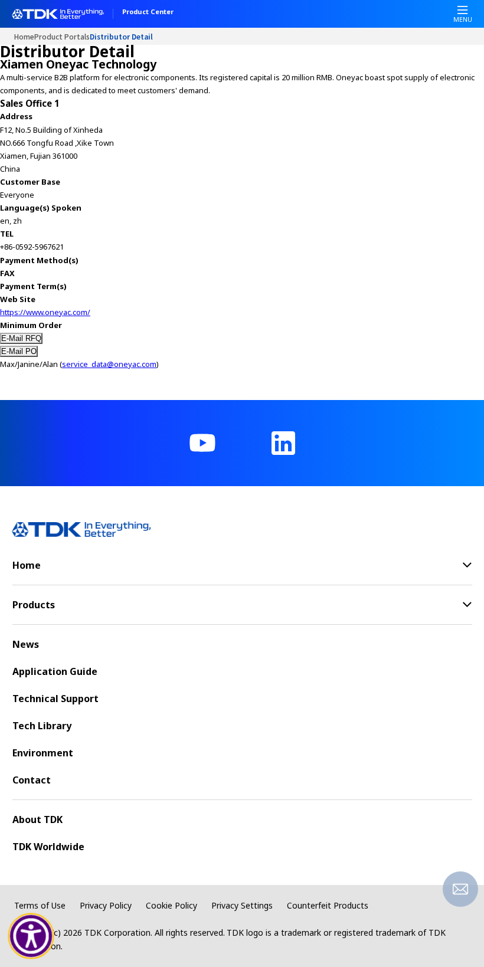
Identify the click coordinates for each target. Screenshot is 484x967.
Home (24, 36)
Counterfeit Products (327, 905)
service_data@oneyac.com (109, 364)
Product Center (148, 12)
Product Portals (62, 36)
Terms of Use (40, 905)
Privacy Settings (242, 905)
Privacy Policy (106, 905)
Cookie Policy (171, 905)
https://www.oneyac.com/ (45, 312)
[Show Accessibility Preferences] (31, 936)
